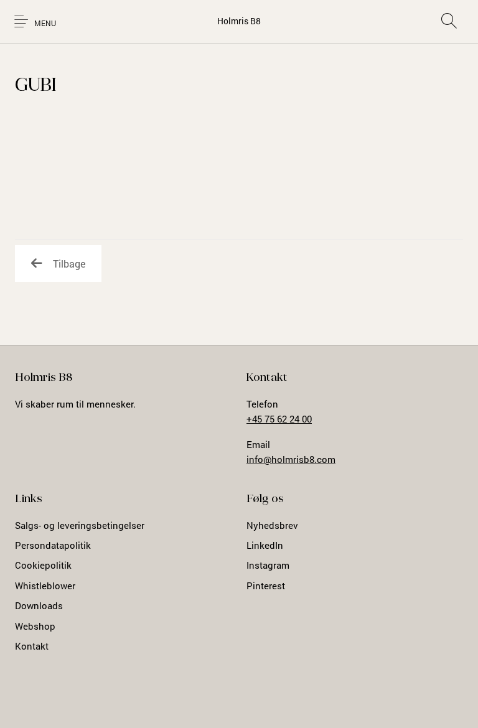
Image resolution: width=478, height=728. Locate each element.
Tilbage (69, 263)
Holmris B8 (239, 21)
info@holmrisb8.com (290, 459)
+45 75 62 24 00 (279, 419)
